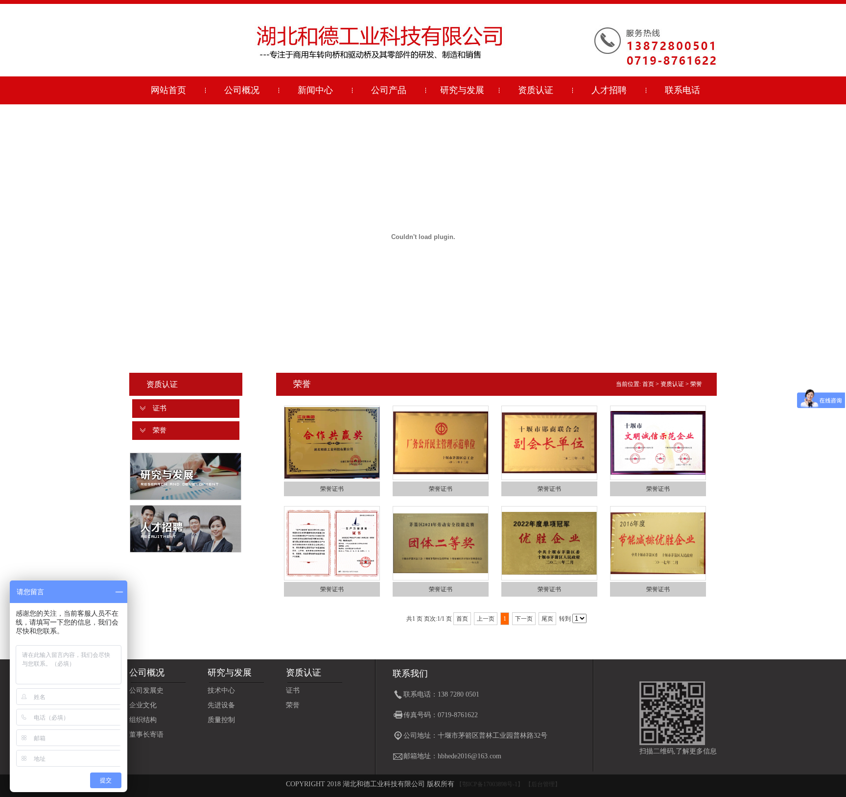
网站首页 (168, 90)
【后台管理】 (543, 784)
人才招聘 (609, 90)
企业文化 (143, 705)
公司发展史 (146, 690)
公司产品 (388, 90)
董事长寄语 (146, 734)
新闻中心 (315, 90)
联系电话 (682, 90)
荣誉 (159, 430)
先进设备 (221, 705)
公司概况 (241, 90)
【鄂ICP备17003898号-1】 (489, 784)
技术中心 (221, 690)
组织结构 (143, 720)
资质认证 (535, 90)
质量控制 (221, 720)
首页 (648, 384)
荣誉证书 (332, 488)
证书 (159, 408)
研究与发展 (462, 90)
